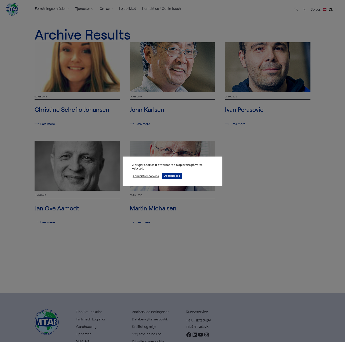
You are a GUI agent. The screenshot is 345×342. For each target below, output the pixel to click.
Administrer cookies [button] (146, 176)
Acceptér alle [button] (172, 175)
